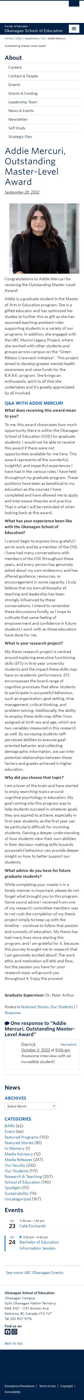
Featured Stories (35, 1007)
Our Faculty (15, 1165)
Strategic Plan (20, 137)
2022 (18, 38)
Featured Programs (21, 1137)
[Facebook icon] (7, 1333)
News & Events (21, 111)
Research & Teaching (23, 1176)
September (31, 38)
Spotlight (13, 1188)
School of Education (22, 1182)
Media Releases (18, 1159)
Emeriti (14, 85)
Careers (15, 67)
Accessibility (12, 1392)
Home (8, 38)
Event (10, 1131)
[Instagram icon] (14, 1333)
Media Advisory (19, 1154)
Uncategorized (18, 1199)
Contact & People (23, 76)
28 (43, 38)
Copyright (66, 1386)
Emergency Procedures (20, 1386)
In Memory (14, 1148)
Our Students (61, 1007)
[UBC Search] (74, 6)
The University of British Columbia (31, 10)
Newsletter (18, 119)
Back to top (14, 1343)
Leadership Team (22, 102)
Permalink (69, 1044)
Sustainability (16, 1193)
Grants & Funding (23, 93)
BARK (10, 1126)
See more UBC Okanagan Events (34, 1272)
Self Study (16, 128)
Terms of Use (47, 1386)
